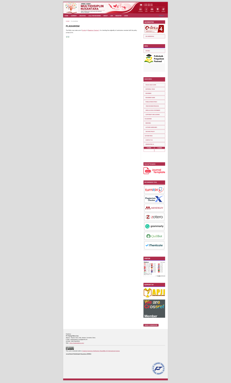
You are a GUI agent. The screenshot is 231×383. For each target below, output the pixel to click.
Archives (82, 15)
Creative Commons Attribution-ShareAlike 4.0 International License (101, 351)
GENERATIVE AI (150, 144)
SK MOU (148, 50)
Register (118, 15)
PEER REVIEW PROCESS (152, 106)
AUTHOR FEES (148, 135)
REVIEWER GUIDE (150, 97)
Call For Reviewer (94, 15)
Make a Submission (151, 325)
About (105, 15)
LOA (111, 15)
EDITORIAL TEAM (150, 89)
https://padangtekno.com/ (76, 343)
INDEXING (148, 123)
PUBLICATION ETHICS (151, 102)
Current (74, 15)
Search (161, 15)
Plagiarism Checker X (93, 30)
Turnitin (84, 30)
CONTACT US (149, 140)
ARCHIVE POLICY (150, 131)
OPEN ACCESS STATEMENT (153, 110)
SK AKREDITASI (150, 36)
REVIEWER (148, 93)
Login (126, 15)
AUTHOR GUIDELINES (151, 127)
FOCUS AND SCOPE (151, 85)
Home (66, 15)
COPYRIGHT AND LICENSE (153, 114)
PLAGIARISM (148, 118)
